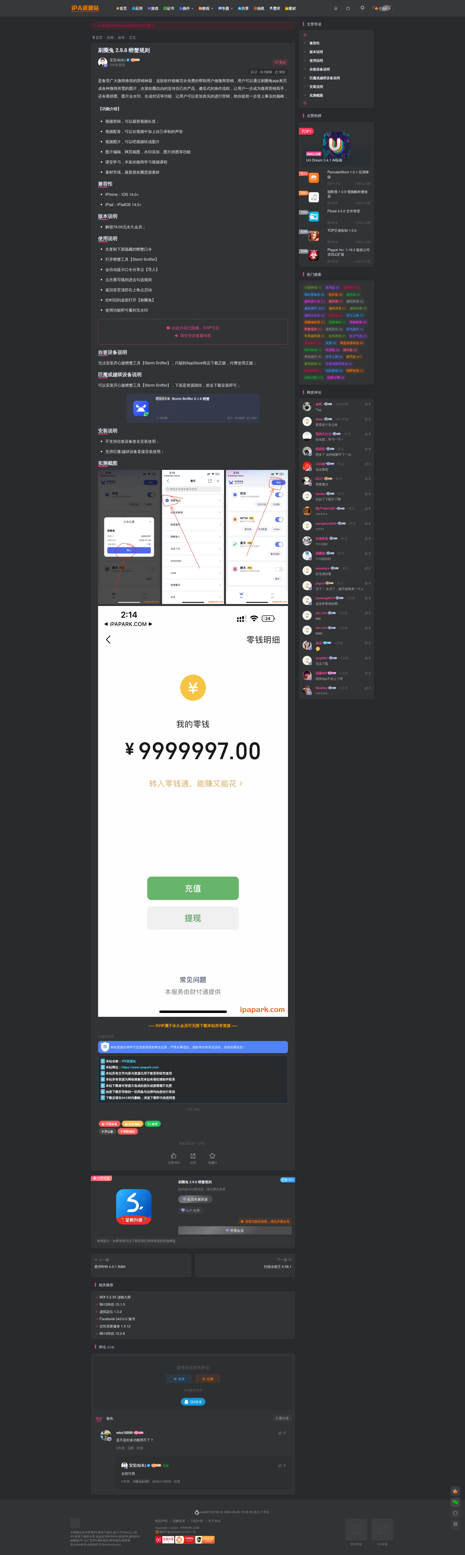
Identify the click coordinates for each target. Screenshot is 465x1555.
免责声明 (161, 1520)
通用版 (332, 287)
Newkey (321, 688)
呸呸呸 (320, 449)
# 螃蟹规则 (128, 1131)
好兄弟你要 (323, 574)
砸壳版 (354, 356)
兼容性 (315, 42)
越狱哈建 (358, 308)
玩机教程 (334, 370)
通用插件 (351, 287)
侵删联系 (179, 1520)
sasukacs (322, 568)
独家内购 (313, 377)
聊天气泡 (357, 335)
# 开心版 (107, 1131)
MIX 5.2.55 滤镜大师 (115, 1297)
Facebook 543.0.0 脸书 (117, 1318)
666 (318, 619)
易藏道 (320, 553)
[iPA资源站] (85, 1522)
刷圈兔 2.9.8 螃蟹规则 (124, 50)
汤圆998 (321, 673)
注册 (210, 1378)
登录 (181, 1378)
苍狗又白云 (323, 434)
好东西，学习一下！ (330, 439)
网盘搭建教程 (351, 342)
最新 (99, 1418)
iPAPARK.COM (189, 1528)
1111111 (321, 514)
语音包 (335, 315)
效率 (121, 37)
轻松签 (335, 294)
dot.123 (321, 613)
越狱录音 (337, 308)
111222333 (323, 559)
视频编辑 (337, 322)
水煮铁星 (322, 538)
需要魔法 (322, 484)
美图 (331, 342)
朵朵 (319, 643)
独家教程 (354, 370)
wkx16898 (124, 1432)
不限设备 (111, 1124)
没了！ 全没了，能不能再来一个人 (340, 589)
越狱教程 (354, 301)
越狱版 (353, 294)
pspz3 (320, 583)
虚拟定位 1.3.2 (111, 1311)
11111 (320, 529)
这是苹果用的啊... (328, 604)
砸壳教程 (312, 363)
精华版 (350, 349)
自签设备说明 (320, 69)
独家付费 (335, 377)
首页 (98, 37)
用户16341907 (325, 508)
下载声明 (196, 1520)
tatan (319, 419)
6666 (319, 633)
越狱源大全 (314, 301)
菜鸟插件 (354, 329)
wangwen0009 (326, 523)
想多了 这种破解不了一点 (333, 454)
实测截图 (316, 95)
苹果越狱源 (314, 335)
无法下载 (322, 664)
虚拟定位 (334, 329)
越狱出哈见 (314, 315)
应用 (110, 37)
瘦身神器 (312, 370)
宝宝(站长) (118, 59)
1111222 (321, 544)
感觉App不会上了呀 (329, 679)
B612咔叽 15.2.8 (112, 1333)
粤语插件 (312, 356)
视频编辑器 (314, 322)
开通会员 (385, 8)
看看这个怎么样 (327, 425)
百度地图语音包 (339, 363)
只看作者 (282, 1418)
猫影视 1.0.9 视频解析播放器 (347, 194)
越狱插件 (314, 308)
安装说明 (316, 86)
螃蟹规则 (134, 1124)
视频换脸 (357, 322)
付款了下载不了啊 (328, 499)
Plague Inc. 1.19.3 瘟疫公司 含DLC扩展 (348, 252)
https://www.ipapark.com (140, 1067)
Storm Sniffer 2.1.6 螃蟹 (184, 398)
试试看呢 (322, 469)
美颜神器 (312, 342)
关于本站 (214, 1520)
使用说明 (316, 60)
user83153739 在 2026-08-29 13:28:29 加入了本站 (234, 1511)
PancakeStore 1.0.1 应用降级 (348, 174)
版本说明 (316, 51)
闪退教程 (312, 287)
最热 (109, 1418)
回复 (140, 1447)
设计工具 (354, 315)
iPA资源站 (129, 1061)
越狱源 (335, 301)
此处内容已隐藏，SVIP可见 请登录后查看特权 (194, 331)
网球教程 (312, 349)
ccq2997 (322, 658)
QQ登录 (196, 1401)
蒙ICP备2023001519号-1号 (178, 1532)
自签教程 (337, 335)
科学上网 (334, 356)
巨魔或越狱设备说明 (325, 77)
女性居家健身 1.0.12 (115, 1326)
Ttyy (318, 410)
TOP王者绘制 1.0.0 (341, 230)
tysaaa (320, 493)
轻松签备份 (314, 294)
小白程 (320, 464)
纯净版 (332, 349)
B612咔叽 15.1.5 (112, 1304)
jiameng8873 (325, 598)
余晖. (319, 404)
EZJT (319, 478)
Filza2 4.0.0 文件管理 (343, 210)
